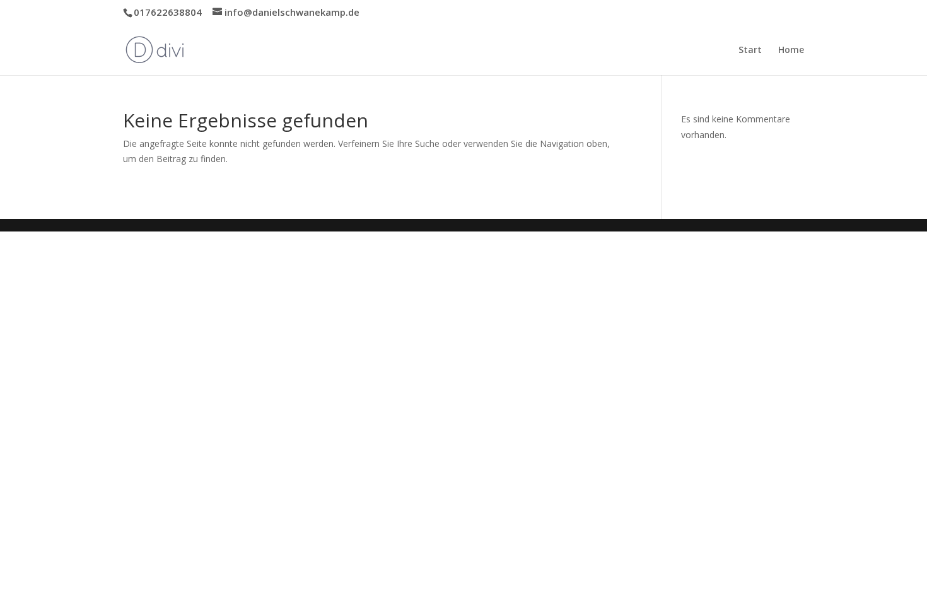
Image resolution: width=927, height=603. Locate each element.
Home (791, 50)
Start (750, 50)
